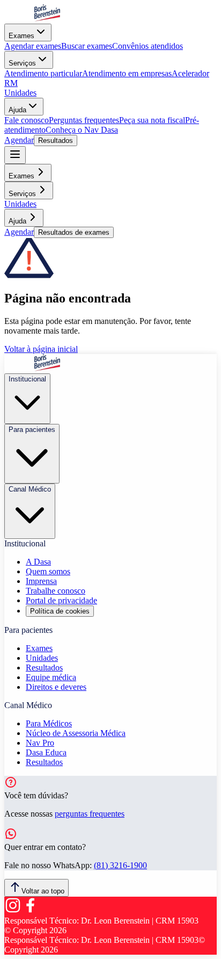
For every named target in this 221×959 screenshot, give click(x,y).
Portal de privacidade (61, 600)
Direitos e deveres (56, 686)
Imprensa (41, 581)
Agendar (19, 140)
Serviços (22, 63)
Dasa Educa (46, 752)
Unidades (20, 92)
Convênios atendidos (147, 46)
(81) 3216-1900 (120, 865)
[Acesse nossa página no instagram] (12, 910)
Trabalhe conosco (55, 590)
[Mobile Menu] (15, 155)
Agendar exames (32, 46)
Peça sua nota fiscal (152, 120)
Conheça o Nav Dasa (82, 129)
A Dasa (38, 561)
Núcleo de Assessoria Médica (76, 733)
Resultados (55, 140)
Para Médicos (49, 723)
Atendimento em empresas (127, 73)
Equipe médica (51, 677)
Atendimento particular (43, 73)
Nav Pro (40, 742)
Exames (21, 36)
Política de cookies (60, 611)
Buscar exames (86, 46)
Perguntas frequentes (84, 120)
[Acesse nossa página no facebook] (30, 910)
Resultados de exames (73, 232)
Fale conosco (26, 120)
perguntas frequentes (89, 813)
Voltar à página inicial (41, 349)
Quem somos (48, 571)
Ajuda (17, 110)
